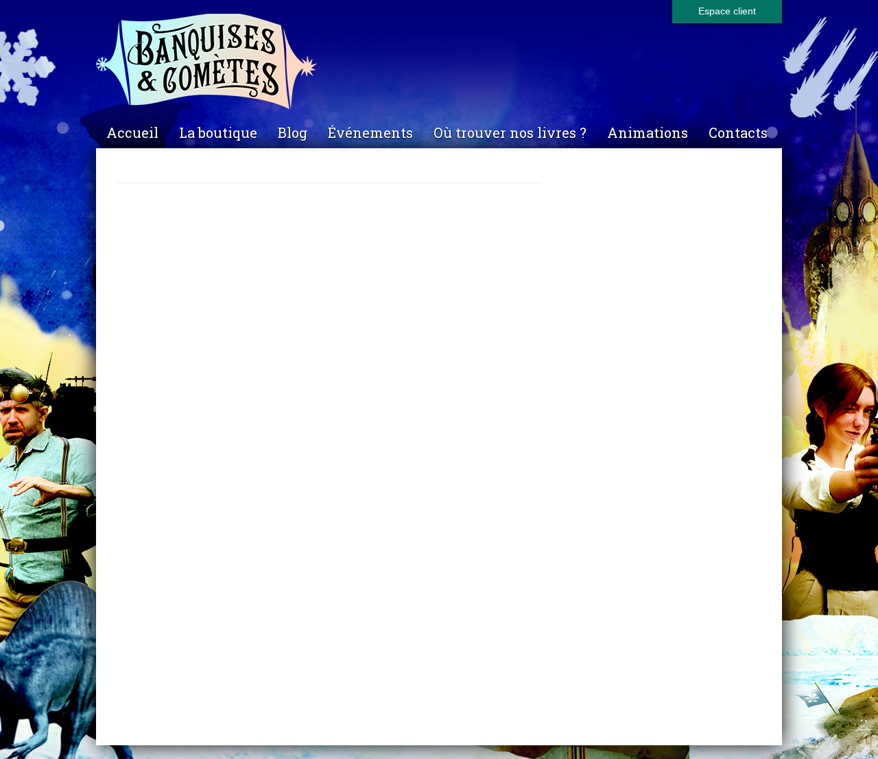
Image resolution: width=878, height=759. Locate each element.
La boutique (218, 132)
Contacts (738, 132)
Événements (370, 132)
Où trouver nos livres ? (510, 132)
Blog (292, 132)
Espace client (727, 10)
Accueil (132, 132)
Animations (647, 132)
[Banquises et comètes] (439, 62)
